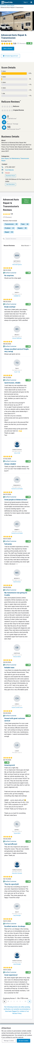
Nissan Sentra (17, 656)
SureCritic (3, 5)
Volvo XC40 (17, 453)
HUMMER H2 (17, 296)
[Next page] (29, 1001)
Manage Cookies (9, 1040)
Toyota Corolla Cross (17, 707)
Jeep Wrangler (17, 915)
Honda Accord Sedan (17, 488)
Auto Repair (10, 5)
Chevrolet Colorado (17, 873)
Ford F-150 (17, 372)
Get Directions (10, 184)
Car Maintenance (14, 158)
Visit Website (9, 170)
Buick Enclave (17, 581)
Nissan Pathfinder (17, 338)
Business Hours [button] (10, 175)
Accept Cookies (23, 1040)
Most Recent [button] (25, 245)
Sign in (26, 2)
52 (25, 1001)
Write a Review (8, 48)
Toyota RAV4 (17, 833)
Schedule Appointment (11, 56)
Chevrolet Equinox (17, 264)
